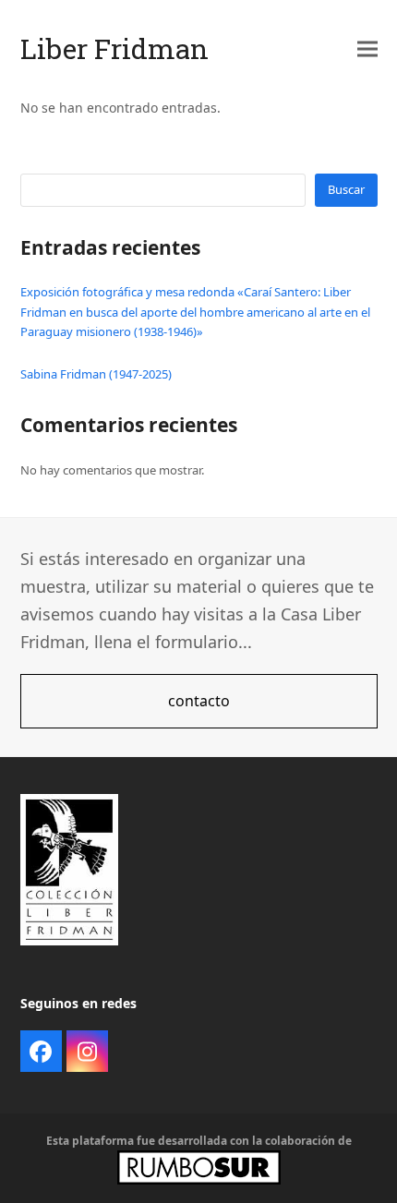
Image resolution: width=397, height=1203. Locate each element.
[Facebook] (41, 1051)
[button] (367, 48)
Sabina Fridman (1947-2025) (96, 374)
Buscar (346, 189)
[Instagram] (87, 1051)
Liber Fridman (114, 48)
